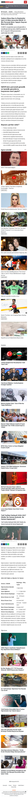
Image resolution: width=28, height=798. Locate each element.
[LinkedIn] (6, 53)
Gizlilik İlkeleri (21, 785)
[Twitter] (4, 53)
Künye (10, 785)
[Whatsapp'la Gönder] (8, 53)
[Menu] (25, 2)
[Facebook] (2, 53)
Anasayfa (5, 11)
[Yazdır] (19, 53)
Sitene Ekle (13, 787)
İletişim (14, 785)
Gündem (11, 11)
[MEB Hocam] (7, 2)
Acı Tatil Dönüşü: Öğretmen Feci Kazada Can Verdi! (16, 6)
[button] (21, 53)
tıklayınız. (16, 795)
